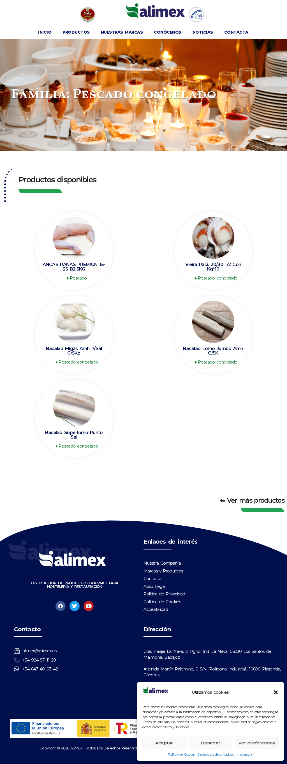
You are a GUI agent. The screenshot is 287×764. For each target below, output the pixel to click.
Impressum (245, 754)
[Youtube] (89, 606)
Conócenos (167, 32)
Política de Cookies (181, 754)
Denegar (210, 743)
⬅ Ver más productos (252, 500)
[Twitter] (75, 606)
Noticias (203, 32)
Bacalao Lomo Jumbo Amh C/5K (213, 351)
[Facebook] (60, 606)
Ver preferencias (257, 743)
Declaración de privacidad (215, 754)
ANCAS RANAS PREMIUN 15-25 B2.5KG (74, 267)
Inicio (44, 32)
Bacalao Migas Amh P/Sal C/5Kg (74, 351)
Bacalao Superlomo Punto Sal (74, 435)
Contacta (236, 32)
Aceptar (164, 743)
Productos (76, 32)
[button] (276, 692)
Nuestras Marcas (122, 32)
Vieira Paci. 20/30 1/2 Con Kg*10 (213, 267)
